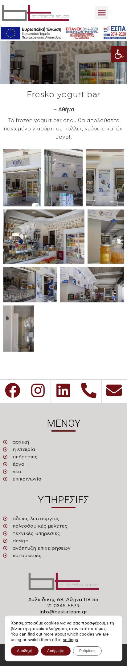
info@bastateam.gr (63, 611)
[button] (119, 54)
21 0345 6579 (63, 605)
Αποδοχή (24, 651)
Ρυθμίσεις (87, 651)
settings (70, 639)
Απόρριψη (55, 651)
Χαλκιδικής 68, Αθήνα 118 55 (63, 599)
